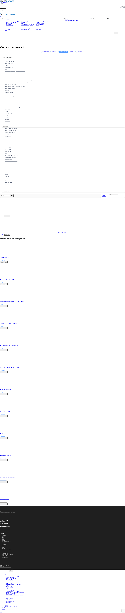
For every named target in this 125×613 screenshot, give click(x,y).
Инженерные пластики (39, 28)
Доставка (3, 537)
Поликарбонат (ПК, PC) (8, 159)
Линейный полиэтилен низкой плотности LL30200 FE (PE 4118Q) (12, 301)
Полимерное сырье (7, 19)
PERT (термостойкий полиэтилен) (11, 27)
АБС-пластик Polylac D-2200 (5, 455)
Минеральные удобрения (9, 92)
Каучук (22, 23)
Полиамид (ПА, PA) (24, 22)
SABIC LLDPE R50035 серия (5, 257)
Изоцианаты (7, 90)
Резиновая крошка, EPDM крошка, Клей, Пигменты (13, 168)
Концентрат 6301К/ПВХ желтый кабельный (8, 323)
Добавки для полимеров (40, 23)
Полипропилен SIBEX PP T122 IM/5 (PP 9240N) (9, 345)
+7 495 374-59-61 (122, 6)
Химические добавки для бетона (10, 88)
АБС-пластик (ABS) (9, 25)
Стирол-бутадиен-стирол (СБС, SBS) (27, 25)
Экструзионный (54, 51)
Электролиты (7, 119)
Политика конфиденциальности (5, 567)
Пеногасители (7, 117)
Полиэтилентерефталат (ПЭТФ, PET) (27, 29)
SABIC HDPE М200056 (4, 499)
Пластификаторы (7, 103)
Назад (7, 575)
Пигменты (37, 25)
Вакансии (3, 540)
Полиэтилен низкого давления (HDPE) (12, 21)
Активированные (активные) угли (10, 67)
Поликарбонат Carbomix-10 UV (61, 232)
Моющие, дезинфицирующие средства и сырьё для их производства (16, 107)
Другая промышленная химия (9, 61)
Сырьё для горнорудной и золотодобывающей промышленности (15, 71)
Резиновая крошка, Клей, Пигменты (7, 554)
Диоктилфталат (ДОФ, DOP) (40, 20)
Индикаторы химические (9, 63)
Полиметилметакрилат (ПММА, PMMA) (11, 161)
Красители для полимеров (40, 24)
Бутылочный (72, 51)
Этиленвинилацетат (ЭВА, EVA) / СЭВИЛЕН (12, 145)
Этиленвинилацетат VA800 (5, 411)
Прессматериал (38, 29)
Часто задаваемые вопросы (6, 541)
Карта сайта (4, 542)
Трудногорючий (79, 51)
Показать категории (104, 196)
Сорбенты (6, 115)
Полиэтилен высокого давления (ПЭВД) (12, 20)
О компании (67, 19)
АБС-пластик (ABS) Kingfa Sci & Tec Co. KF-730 (9, 367)
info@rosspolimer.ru (122, 5)
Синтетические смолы (8, 176)
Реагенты (6, 111)
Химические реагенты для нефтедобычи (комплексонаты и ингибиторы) (16, 82)
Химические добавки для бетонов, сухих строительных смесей (15, 86)
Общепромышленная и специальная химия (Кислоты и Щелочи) (15, 105)
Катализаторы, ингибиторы (9, 113)
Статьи (3, 538)
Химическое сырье (7, 30)
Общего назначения (45, 51)
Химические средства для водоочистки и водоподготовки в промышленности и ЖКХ (18, 80)
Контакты (3, 536)
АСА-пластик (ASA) (24, 21)
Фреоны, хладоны (7, 121)
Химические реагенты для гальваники (11, 84)
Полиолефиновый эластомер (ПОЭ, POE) (28, 24)
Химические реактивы (8, 59)
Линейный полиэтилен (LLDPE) (11, 22)
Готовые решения (7, 109)
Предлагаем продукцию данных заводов (71, 20)
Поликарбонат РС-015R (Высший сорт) (7, 477)
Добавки (6, 69)
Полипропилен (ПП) (9, 23)
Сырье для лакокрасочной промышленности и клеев (13, 96)
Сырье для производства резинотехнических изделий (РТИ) (14, 94)
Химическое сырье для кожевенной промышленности (13, 78)
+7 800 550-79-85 (4, 520)
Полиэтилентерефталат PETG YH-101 (7, 279)
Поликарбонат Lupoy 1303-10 (5, 389)
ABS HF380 (2, 433)
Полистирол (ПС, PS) (9, 24)
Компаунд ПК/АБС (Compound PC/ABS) (11, 186)
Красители (6, 65)
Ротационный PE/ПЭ (24, 20)
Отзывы (3, 539)
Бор (36, 27)
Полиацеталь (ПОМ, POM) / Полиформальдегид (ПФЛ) (25, 28)
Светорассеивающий (63, 51)
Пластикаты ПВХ (9, 582)
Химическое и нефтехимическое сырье (9, 57)
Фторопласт (6, 178)
